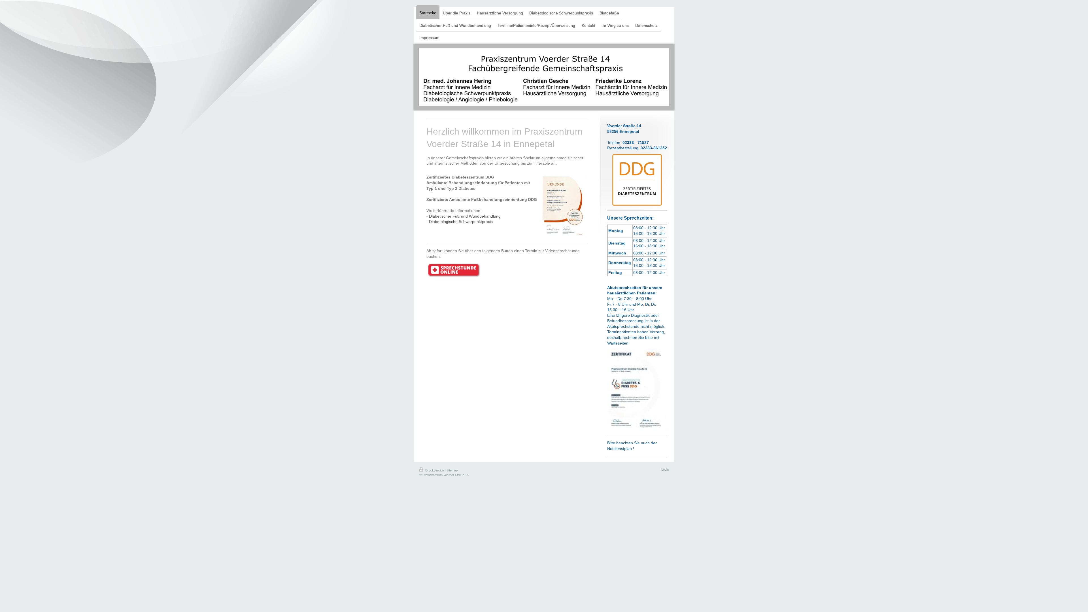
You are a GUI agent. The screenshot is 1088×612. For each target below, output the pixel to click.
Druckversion (434, 470)
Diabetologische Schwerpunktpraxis (461, 221)
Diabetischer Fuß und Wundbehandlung (465, 216)
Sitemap (452, 470)
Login (665, 469)
